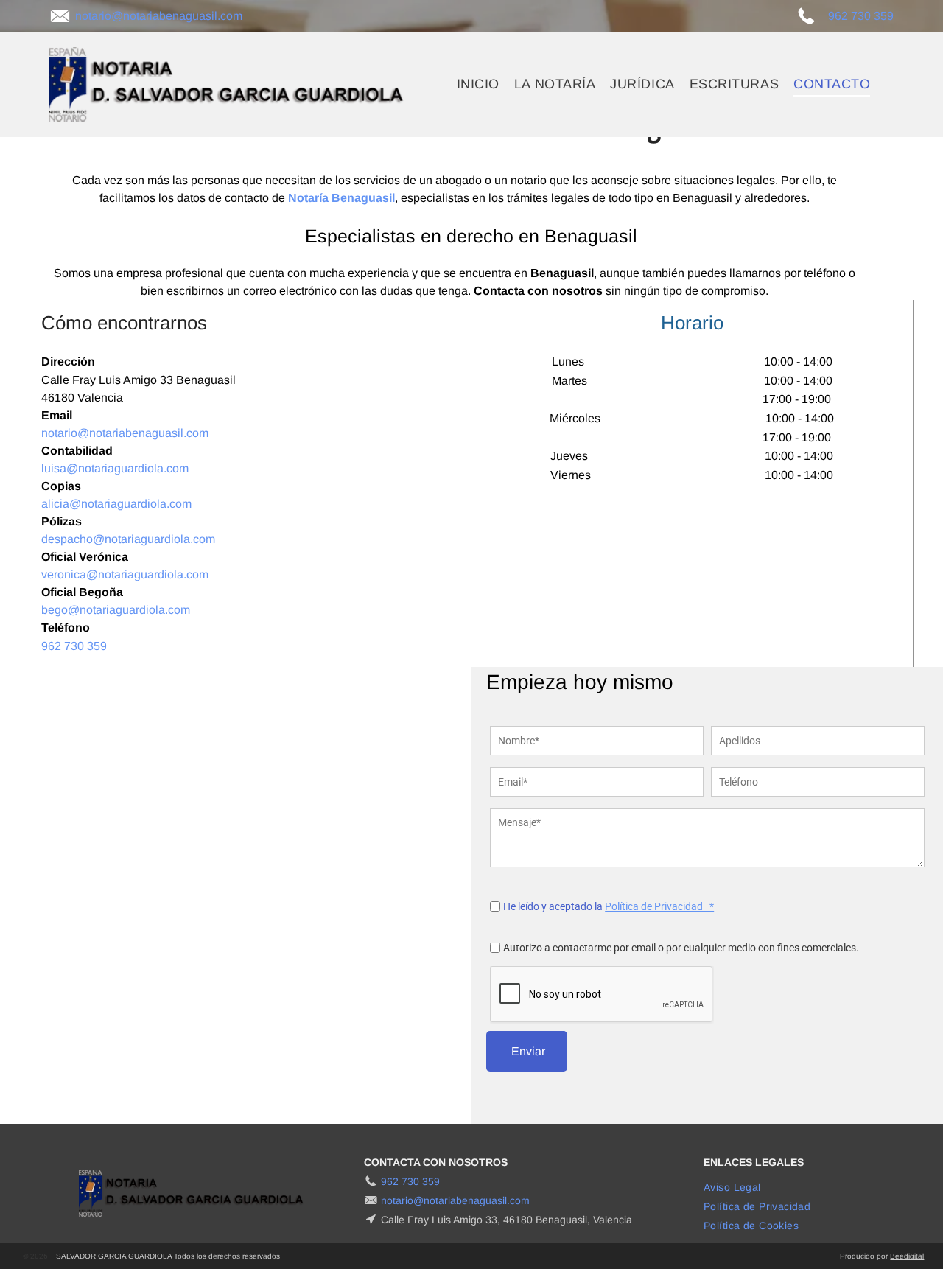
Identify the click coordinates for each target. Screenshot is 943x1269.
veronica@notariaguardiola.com (124, 574)
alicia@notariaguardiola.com (116, 503)
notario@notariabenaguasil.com (158, 16)
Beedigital (907, 1256)
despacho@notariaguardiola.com (128, 539)
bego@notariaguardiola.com (115, 610)
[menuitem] (478, 84)
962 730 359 (861, 16)
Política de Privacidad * (659, 906)
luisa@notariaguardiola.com (115, 468)
